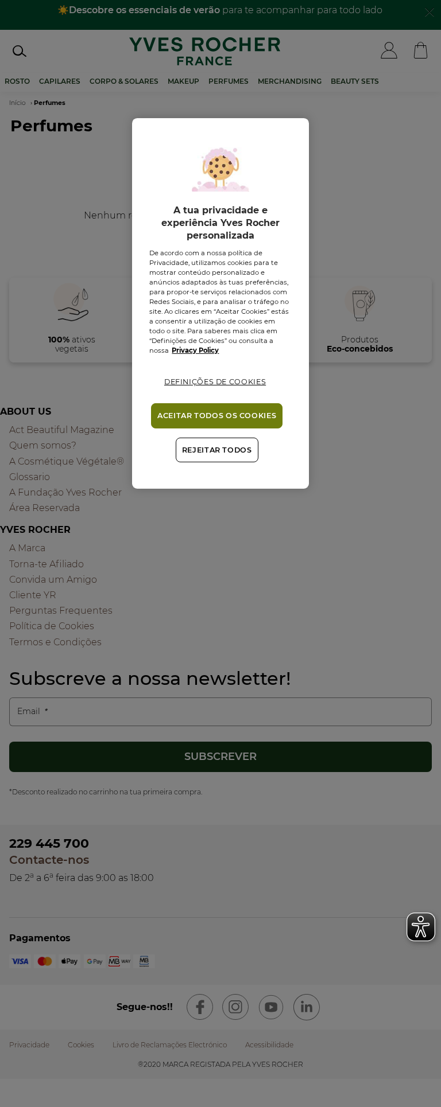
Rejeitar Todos (217, 450)
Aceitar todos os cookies (216, 415)
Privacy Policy (195, 350)
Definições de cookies (215, 381)
